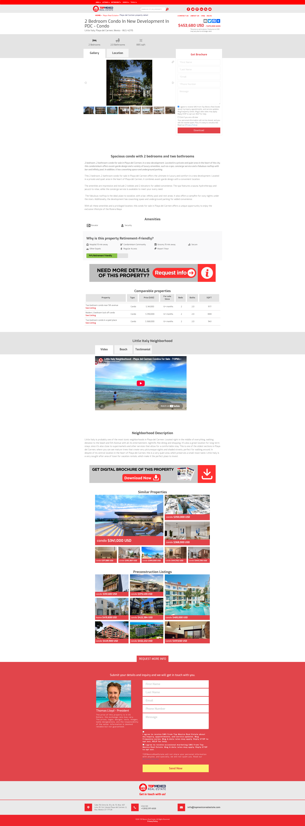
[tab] (94, 53)
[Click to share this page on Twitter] (193, 9)
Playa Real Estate (110, 15)
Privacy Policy (191, 125)
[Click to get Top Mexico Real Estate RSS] (206, 9)
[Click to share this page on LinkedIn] (201, 9)
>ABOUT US (194, 16)
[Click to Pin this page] (197, 9)
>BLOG (209, 16)
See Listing (91, 308)
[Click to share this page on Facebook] (188, 9)
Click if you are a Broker (188, 117)
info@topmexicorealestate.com (204, 807)
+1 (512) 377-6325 (148, 808)
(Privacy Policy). (151, 759)
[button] (173, 62)
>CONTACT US (182, 16)
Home (97, 15)
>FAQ (203, 16)
